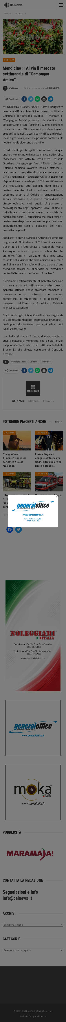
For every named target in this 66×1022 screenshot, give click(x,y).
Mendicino (46, 362)
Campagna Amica (18, 362)
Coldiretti (34, 362)
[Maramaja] (30, 854)
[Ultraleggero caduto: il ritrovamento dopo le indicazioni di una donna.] (17, 481)
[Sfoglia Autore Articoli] (33, 388)
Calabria (9, 432)
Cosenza (9, 60)
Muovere (41, 1016)
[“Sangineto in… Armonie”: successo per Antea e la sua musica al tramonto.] (17, 440)
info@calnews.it (17, 898)
